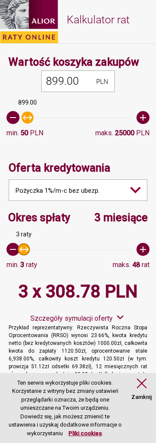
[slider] (78, 117)
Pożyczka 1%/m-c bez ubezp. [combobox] (58, 190)
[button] (141, 389)
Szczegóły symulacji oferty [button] (71, 318)
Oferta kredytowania (59, 168)
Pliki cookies (85, 433)
